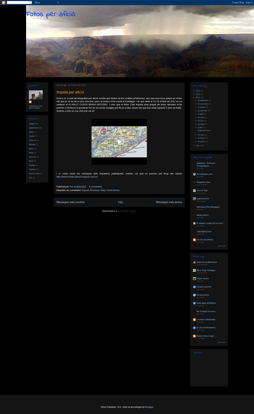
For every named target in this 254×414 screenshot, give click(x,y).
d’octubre (202, 107)
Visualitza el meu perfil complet (36, 107)
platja (31, 132)
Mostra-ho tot (221, 246)
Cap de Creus (34, 174)
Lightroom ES (203, 199)
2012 (198, 98)
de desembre (203, 100)
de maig (201, 124)
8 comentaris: (96, 186)
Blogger (149, 407)
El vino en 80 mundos (206, 328)
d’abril (201, 127)
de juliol (201, 117)
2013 (198, 94)
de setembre (203, 111)
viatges (31, 124)
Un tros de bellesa (205, 240)
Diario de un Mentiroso (207, 262)
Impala (85, 190)
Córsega (32, 165)
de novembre (203, 104)
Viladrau (32, 169)
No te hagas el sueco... (207, 311)
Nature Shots (203, 215)
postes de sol (34, 128)
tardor (31, 149)
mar (30, 178)
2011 (198, 146)
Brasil (31, 161)
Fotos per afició (50, 14)
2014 (198, 91)
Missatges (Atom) (127, 211)
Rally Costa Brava (109, 190)
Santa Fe (32, 140)
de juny (201, 121)
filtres (31, 153)
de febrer (201, 138)
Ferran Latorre (203, 295)
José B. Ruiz (202, 191)
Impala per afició (70, 92)
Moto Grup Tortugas (206, 270)
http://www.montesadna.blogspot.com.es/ (77, 176)
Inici (120, 202)
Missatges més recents (71, 202)
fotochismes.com (204, 174)
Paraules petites (204, 287)
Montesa (94, 190)
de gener (201, 142)
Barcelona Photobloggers (208, 207)
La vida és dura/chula (206, 319)
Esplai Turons (203, 278)
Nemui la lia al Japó (205, 336)
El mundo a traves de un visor (210, 223)
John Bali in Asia (204, 232)
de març (201, 135)
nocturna (32, 157)
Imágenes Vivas (203, 182)
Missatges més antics (169, 202)
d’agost (201, 114)
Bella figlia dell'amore (206, 303)
